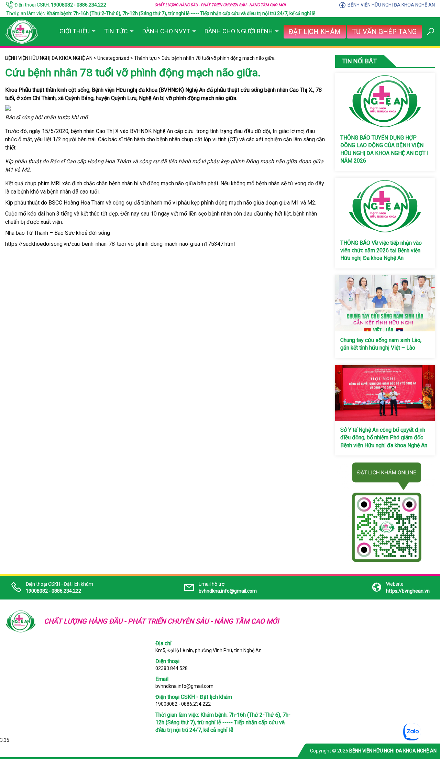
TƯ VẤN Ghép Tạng (384, 32)
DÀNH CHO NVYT (166, 31)
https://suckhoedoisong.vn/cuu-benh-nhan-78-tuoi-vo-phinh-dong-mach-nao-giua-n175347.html (120, 244)
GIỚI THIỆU (74, 31)
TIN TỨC (116, 31)
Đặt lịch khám (315, 32)
